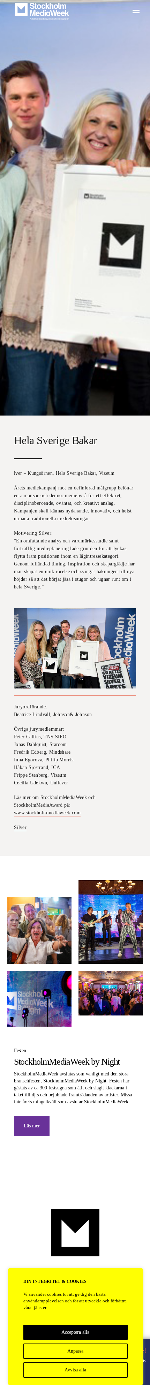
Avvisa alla (75, 1369)
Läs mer (32, 1125)
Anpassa (75, 1351)
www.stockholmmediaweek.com (47, 812)
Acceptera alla (75, 1332)
